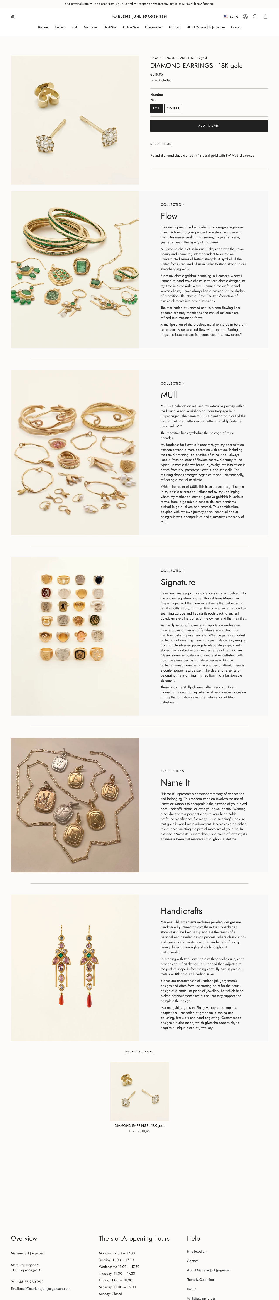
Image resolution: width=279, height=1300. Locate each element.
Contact (192, 1260)
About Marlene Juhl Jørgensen (208, 1270)
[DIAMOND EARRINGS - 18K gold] (139, 1091)
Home (154, 58)
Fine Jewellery (197, 1251)
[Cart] (265, 16)
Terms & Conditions (201, 1279)
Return (191, 1288)
